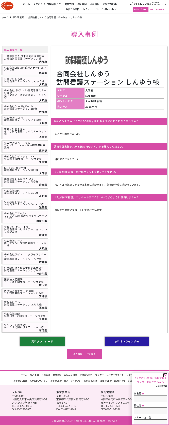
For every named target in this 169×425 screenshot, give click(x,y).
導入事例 (34, 374)
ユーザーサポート (115, 374)
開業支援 (45, 374)
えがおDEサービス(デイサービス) (116, 380)
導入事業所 (18, 17)
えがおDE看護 (20, 380)
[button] (165, 375)
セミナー (99, 374)
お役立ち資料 (86, 374)
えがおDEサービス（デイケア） (65, 380)
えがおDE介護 (91, 380)
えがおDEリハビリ (39, 380)
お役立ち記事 (70, 374)
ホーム (5, 17)
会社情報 (57, 374)
